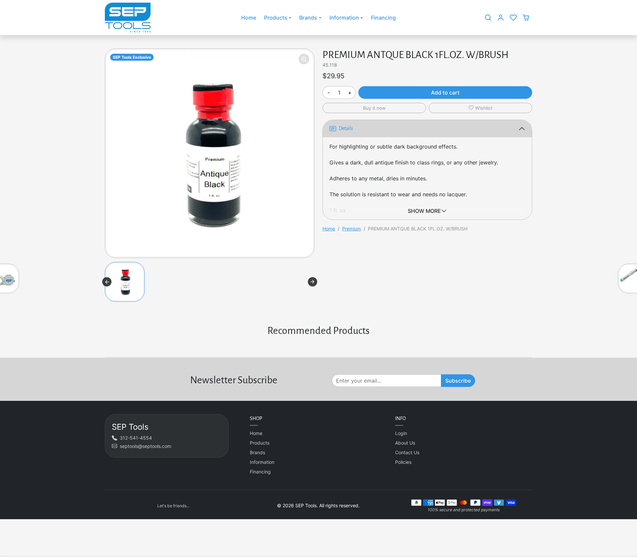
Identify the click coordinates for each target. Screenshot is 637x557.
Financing (383, 17)
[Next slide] (312, 281)
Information (262, 462)
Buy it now (374, 108)
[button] (488, 18)
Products (259, 443)
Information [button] (344, 17)
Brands (257, 452)
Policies (403, 462)
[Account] (500, 18)
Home (248, 17)
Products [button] (275, 17)
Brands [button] (308, 17)
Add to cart (445, 92)
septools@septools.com (145, 446)
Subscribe (458, 380)
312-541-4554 (136, 438)
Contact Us (407, 452)
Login (401, 433)
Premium (351, 228)
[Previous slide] (106, 281)
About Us (405, 443)
